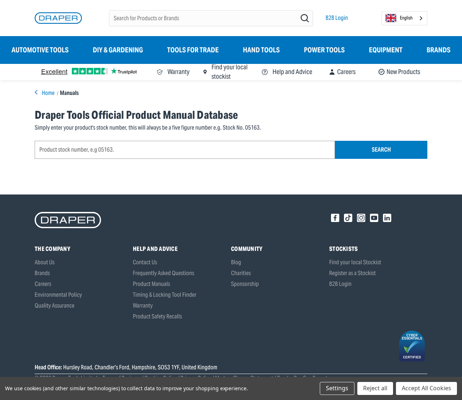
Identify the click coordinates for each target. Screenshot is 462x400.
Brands (438, 49)
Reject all (375, 388)
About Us (45, 262)
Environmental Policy (58, 295)
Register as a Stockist (352, 273)
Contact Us (145, 262)
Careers (43, 284)
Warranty (143, 305)
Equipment (385, 49)
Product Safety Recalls (157, 316)
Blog (236, 262)
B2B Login (337, 18)
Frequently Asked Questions (163, 273)
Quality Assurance (54, 305)
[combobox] (404, 18)
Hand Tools (261, 49)
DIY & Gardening (118, 49)
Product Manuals (151, 284)
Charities (241, 273)
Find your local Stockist (355, 262)
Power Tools (324, 49)
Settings (337, 388)
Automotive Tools (40, 49)
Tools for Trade (193, 49)
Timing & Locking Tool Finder (164, 295)
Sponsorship (245, 284)
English (406, 18)
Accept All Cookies (426, 388)
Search (381, 149)
